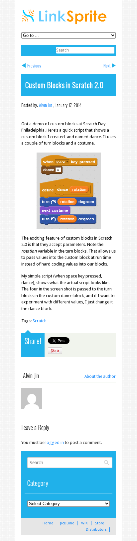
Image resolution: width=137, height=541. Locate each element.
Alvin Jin (45, 104)
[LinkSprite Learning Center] (65, 25)
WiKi (84, 523)
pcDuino (67, 523)
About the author (100, 376)
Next (107, 65)
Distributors (96, 529)
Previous (34, 65)
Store (99, 523)
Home (48, 523)
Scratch (40, 320)
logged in (55, 442)
